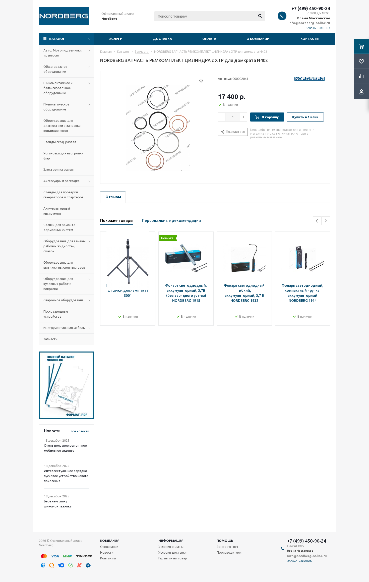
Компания (109, 540)
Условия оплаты (170, 546)
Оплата (209, 38)
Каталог (57, 38)
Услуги (115, 38)
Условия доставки (172, 552)
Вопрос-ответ (228, 546)
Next (326, 221)
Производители (229, 552)
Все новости (80, 431)
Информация (170, 540)
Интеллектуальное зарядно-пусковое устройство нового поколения (66, 476)
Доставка (162, 38)
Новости (106, 552)
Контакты (309, 38)
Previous (317, 221)
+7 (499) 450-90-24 (310, 8)
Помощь (225, 540)
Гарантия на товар (172, 558)
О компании (258, 38)
